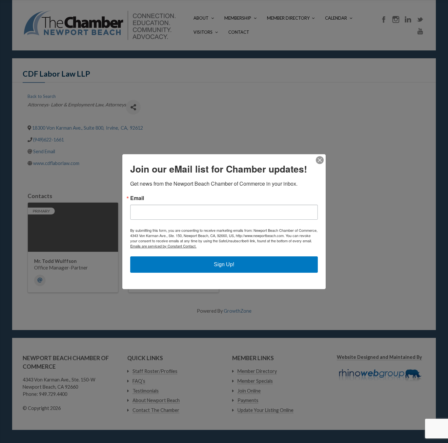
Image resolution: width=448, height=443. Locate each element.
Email (137, 198)
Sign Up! (224, 264)
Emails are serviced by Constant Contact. (163, 246)
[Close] (320, 160)
